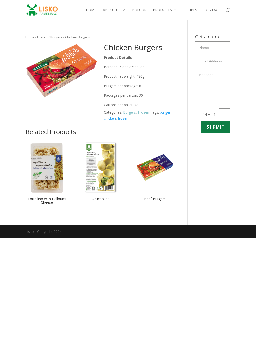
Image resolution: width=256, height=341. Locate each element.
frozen (123, 118)
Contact (212, 10)
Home (91, 10)
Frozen (42, 37)
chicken (110, 118)
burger (165, 112)
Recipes (190, 10)
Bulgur (139, 10)
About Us (112, 10)
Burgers (56, 37)
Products (162, 10)
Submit (216, 127)
